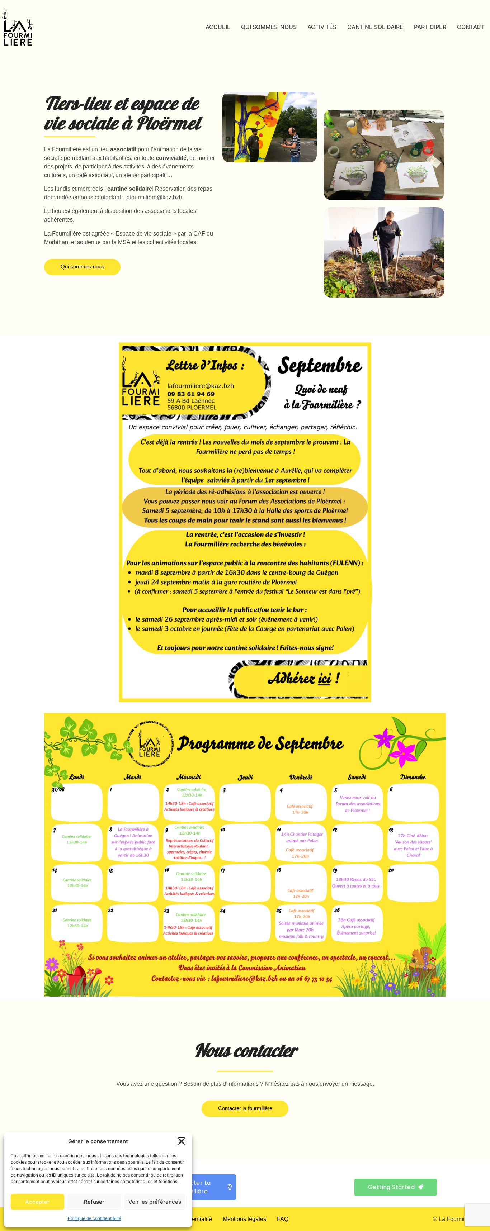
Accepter (37, 1201)
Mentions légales (244, 1219)
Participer (430, 26)
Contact (471, 26)
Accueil (218, 26)
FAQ (282, 1219)
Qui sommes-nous (269, 26)
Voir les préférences (154, 1201)
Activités (321, 26)
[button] (181, 1141)
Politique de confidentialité (94, 1218)
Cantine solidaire (375, 26)
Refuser (94, 1201)
